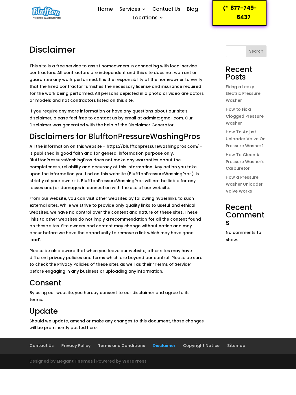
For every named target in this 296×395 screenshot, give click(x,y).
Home (105, 9)
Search (256, 51)
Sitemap (236, 345)
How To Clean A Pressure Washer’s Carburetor (245, 161)
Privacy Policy (75, 345)
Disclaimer (164, 345)
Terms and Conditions (121, 345)
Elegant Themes (75, 361)
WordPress (134, 361)
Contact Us (166, 9)
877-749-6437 (243, 12)
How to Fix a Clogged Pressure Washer (245, 116)
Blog (192, 9)
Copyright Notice (201, 345)
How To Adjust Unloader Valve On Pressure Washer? (246, 139)
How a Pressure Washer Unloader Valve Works (244, 184)
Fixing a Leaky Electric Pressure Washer (243, 94)
